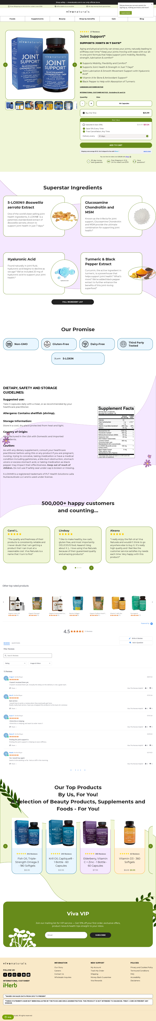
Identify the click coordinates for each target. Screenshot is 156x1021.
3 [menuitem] (80, 770)
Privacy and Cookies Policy (142, 967)
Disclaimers (135, 981)
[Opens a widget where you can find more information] (8, 1017)
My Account (96, 967)
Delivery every (89, 136)
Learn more (126, 13)
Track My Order (97, 971)
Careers (57, 971)
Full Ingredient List (73, 302)
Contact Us (59, 974)
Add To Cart (116, 145)
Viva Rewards (96, 981)
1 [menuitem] (75, 770)
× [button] (151, 4)
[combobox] (15, 663)
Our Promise (78, 329)
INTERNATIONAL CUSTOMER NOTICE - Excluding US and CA (102, 92)
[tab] (135, 638)
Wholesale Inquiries (62, 977)
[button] (5, 65)
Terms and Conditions (140, 971)
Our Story (58, 967)
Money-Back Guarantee (101, 977)
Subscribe (100, 935)
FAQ (132, 974)
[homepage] (78, 12)
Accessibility (135, 977)
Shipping (94, 974)
